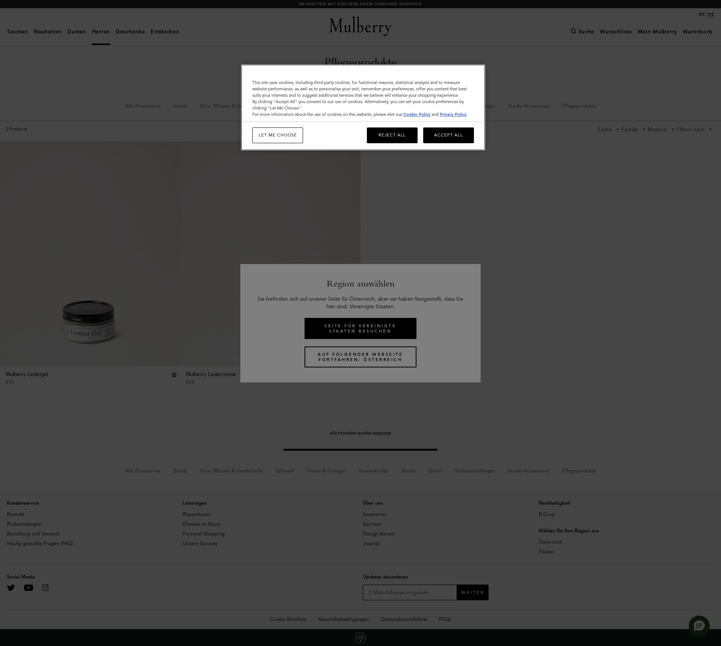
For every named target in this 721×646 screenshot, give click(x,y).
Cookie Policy (416, 114)
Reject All (392, 135)
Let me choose (278, 135)
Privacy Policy (453, 114)
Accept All (448, 135)
